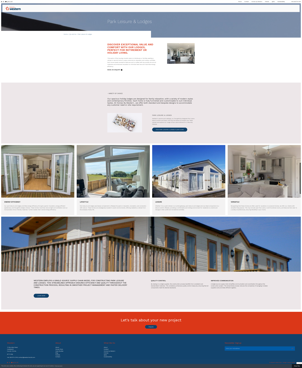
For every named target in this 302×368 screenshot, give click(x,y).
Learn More (41, 295)
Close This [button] (297, 366)
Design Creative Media (289, 362)
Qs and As (72, 34)
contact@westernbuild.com (26, 357)
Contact (246, 1)
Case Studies (59, 351)
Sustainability (281, 1)
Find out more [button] (58, 366)
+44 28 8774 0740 (296, 1)
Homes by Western (257, 1)
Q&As (273, 1)
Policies (267, 1)
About (240, 1)
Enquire (151, 327)
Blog (56, 353)
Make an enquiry (113, 70)
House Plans (59, 349)
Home (66, 34)
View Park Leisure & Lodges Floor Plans (170, 129)
